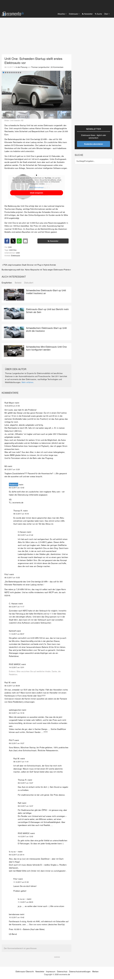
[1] (3, 72)
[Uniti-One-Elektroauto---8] (50, 115)
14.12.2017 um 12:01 (16, 667)
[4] (9, 72)
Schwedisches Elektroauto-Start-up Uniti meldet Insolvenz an (46, 292)
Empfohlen (7, 282)
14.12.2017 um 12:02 (25, 836)
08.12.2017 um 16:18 (21, 513)
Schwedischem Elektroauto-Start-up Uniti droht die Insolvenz (46, 329)
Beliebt (18, 282)
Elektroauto (15, 255)
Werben (95, 971)
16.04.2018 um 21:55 (12, 406)
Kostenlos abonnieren (93, 144)
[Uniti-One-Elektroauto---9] (36, 115)
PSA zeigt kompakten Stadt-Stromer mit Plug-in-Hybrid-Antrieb (29, 264)
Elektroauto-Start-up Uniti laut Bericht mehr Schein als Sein (47, 311)
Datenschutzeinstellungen (80, 971)
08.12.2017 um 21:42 (25, 535)
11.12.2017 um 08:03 (25, 902)
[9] (20, 72)
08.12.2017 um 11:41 (21, 761)
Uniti (10, 247)
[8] (18, 72)
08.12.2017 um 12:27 (25, 783)
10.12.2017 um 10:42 (16, 917)
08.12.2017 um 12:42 (16, 487)
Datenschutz (62, 971)
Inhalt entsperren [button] (36, 193)
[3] (7, 72)
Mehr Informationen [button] (37, 188)
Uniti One (12, 250)
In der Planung (21, 67)
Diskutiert (28, 282)
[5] (12, 72)
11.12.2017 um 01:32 (21, 882)
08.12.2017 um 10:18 (16, 713)
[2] (5, 72)
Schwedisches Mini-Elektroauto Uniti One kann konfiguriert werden (46, 348)
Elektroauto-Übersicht (25, 971)
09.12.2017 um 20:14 (16, 854)
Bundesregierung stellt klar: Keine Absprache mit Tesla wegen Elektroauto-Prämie (36, 269)
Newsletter (54, 241)
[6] (14, 72)
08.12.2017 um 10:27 (16, 743)
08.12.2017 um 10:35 (12, 577)
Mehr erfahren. (28, 382)
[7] (16, 72)
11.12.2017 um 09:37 (16, 634)
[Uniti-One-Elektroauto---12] (23, 115)
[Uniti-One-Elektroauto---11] (36, 91)
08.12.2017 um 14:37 (25, 806)
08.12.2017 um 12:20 (12, 469)
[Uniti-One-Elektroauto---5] (64, 115)
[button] (68, 90)
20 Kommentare (57, 67)
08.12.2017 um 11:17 (16, 606)
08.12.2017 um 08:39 (12, 685)
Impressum (50, 971)
